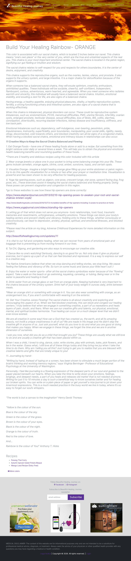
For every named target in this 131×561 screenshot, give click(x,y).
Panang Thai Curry (19, 460)
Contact (120, 5)
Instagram (72, 484)
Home (48, 5)
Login (88, 553)
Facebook (59, 484)
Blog (82, 5)
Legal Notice (45, 553)
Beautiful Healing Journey (27, 6)
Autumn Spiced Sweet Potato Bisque (26, 463)
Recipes (75, 5)
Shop (88, 5)
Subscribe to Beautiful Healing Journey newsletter (65, 490)
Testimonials (110, 5)
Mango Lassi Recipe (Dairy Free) (24, 465)
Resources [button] (97, 5)
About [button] (65, 5)
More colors (14, 471)
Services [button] (56, 5)
